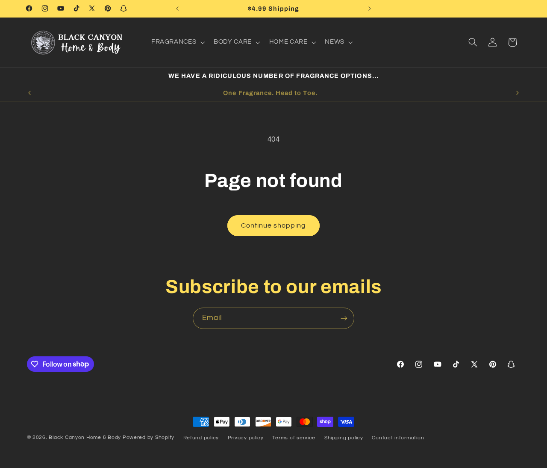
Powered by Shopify (148, 437)
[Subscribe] (344, 318)
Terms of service (293, 437)
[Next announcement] (369, 8)
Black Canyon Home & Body (85, 437)
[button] (177, 42)
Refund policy (201, 437)
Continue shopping (273, 225)
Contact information (398, 437)
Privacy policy (246, 437)
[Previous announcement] (177, 8)
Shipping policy (343, 437)
